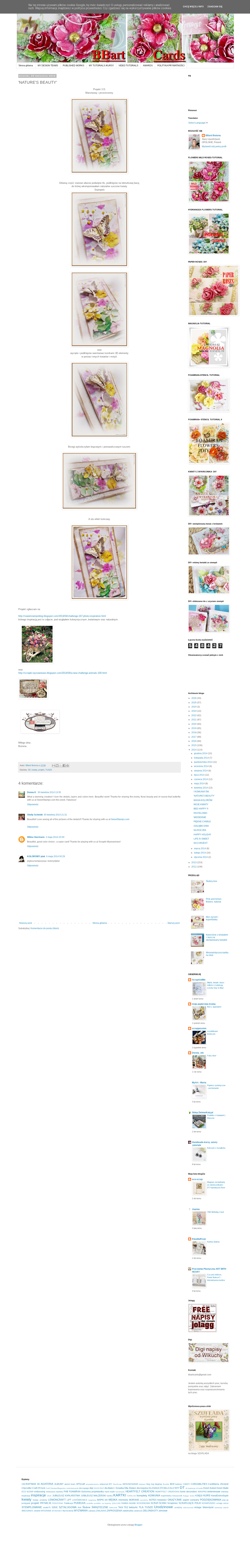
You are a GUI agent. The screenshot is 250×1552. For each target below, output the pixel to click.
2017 (194, 737)
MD (106, 1500)
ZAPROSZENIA (114, 1510)
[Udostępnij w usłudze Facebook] (64, 765)
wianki (225, 1507)
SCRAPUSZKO (208, 1503)
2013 (194, 862)
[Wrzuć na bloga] (57, 765)
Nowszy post (25, 923)
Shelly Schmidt (35, 814)
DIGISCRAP (99, 1488)
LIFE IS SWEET (201, 838)
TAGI (120, 1507)
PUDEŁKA (79, 1503)
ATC (110, 1484)
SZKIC (55, 1507)
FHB (66, 1491)
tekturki (133, 1507)
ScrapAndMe (199, 979)
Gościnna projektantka (92, 1491)
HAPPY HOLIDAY (202, 834)
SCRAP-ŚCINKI (158, 1503)
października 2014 (203, 762)
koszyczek (177, 1496)
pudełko (90, 1503)
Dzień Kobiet (209, 1488)
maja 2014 (199, 783)
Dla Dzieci (130, 1487)
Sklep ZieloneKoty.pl (202, 1112)
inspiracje (38, 1495)
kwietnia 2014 (201, 787)
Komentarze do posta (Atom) (45, 928)
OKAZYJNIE (175, 1499)
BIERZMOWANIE (130, 1484)
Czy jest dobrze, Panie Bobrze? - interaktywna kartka (216, 1277)
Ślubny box (211, 881)
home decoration (188, 1491)
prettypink (26, 1503)
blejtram (142, 1484)
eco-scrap (197, 1179)
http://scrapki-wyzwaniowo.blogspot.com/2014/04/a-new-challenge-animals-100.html (62, 673)
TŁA (141, 1507)
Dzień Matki (222, 1488)
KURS (206, 1495)
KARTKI (119, 1495)
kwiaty (34, 770)
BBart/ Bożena (213, 135)
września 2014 (201, 766)
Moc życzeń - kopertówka (212, 918)
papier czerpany (191, 1500)
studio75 (47, 1507)
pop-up (225, 1500)
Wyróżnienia (67, 1511)
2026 (194, 698)
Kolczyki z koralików (216, 1148)
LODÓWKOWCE (79, 1500)
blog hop (150, 1484)
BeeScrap (117, 1484)
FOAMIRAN (75, 1491)
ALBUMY (59, 1484)
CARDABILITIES (199, 1484)
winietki (37, 1511)
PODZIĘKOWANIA (210, 1499)
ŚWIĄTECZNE (100, 1507)
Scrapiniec (172, 1503)
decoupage (84, 1488)
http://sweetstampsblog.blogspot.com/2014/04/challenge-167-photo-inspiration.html (62, 616)
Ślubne (86, 1507)
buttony (178, 1484)
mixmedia (123, 1500)
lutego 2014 (200, 852)
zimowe (163, 1510)
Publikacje (68, 1503)
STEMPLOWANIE (32, 1507)
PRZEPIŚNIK (57, 1503)
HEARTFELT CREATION (140, 1491)
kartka (110, 1496)
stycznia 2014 (201, 857)
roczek (132, 1503)
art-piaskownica (92, 1484)
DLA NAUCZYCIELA (159, 1488)
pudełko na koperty (102, 1503)
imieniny (224, 1492)
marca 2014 (200, 848)
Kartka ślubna (213, 1242)
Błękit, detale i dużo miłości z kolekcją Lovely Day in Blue (215, 985)
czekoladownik (72, 1488)
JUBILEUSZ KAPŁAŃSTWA (66, 1495)
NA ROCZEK (200, 830)
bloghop (158, 1484)
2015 (194, 745)
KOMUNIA (154, 1495)
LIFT (69, 1500)
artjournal (104, 1484)
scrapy (219, 1503)
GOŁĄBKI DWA (201, 826)
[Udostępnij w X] (60, 765)
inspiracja (26, 1496)
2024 (194, 707)
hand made (110, 1492)
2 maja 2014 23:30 (55, 837)
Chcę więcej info (193, 6)
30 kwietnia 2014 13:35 (49, 792)
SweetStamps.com (120, 819)
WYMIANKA (57, 1511)
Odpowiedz (32, 804)
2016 (194, 741)
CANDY (186, 1484)
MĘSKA (113, 1499)
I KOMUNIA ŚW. (201, 791)
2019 (194, 728)
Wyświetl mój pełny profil (214, 146)
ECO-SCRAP (27, 1492)
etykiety (59, 1492)
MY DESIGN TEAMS (48, 65)
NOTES (152, 1500)
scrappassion (199, 1028)
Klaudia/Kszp (199, 1239)
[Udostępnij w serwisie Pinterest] (67, 765)
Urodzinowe (163, 1507)
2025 (194, 702)
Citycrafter (27, 1488)
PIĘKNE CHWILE (202, 821)
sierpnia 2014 (201, 770)
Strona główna (25, 65)
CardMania (213, 1484)
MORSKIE (134, 1500)
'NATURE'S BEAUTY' (204, 796)
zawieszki (138, 1511)
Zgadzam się (214, 6)
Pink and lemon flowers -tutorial (213, 900)
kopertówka (166, 1496)
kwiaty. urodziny (40, 1500)
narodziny (144, 1500)
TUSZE (48, 770)
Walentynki (208, 1507)
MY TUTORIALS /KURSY (101, 65)
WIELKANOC (27, 1511)
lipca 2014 (199, 775)
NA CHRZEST (201, 843)
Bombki (166, 1484)
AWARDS (148, 65)
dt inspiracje (191, 1488)
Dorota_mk (198, 1053)
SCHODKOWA (143, 1503)
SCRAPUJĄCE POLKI (190, 1503)
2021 (194, 719)
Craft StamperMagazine (56, 1488)
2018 (194, 732)
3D (29, 770)
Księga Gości (189, 1496)
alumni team (69, 1484)
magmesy (92, 1500)
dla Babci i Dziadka (114, 1488)
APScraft (80, 1484)
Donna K (32, 792)
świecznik (113, 1507)
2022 (194, 715)
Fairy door (211, 1055)
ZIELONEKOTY (150, 1510)
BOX (172, 1484)
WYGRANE (46, 1511)
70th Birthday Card (215, 1212)
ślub (79, 1507)
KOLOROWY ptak (36, 856)
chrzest (224, 1483)
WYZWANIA (81, 1510)
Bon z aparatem (214, 1007)
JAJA (49, 1496)
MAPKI (100, 1500)
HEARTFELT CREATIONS (167, 1492)
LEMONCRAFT (57, 1499)
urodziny (178, 1507)
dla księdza (142, 1488)
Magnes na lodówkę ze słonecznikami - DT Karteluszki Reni (216, 1185)
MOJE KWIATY (201, 804)
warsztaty (218, 1507)
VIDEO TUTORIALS (128, 65)
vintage (198, 1507)
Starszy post (173, 923)
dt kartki (199, 1488)
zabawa (91, 1511)
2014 (194, 749)
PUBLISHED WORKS (73, 65)
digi (91, 1488)
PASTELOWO (200, 813)
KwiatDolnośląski (219, 1495)
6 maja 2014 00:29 (55, 856)
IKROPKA (202, 1492)
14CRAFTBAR (29, 1484)
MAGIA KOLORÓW (203, 800)
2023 (194, 711)
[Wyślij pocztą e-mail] (53, 765)
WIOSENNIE (200, 817)
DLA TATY (174, 1488)
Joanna (196, 1209)
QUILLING (116, 1503)
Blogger (138, 1525)
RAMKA (124, 1503)
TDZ (126, 1507)
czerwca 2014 (201, 779)
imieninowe (213, 1491)
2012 (194, 866)
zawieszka (128, 1510)
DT (182, 1488)
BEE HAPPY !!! (201, 808)
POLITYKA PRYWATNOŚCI (170, 65)
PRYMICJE (45, 1503)
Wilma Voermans (36, 837)
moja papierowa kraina (204, 1004)
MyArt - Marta (199, 1082)
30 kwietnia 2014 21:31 (55, 814)
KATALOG (131, 1496)
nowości (162, 1499)
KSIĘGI (198, 1495)
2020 (194, 724)
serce (225, 1503)
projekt (41, 770)
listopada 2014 (201, 758)
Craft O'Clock (38, 1488)
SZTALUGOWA (68, 1507)
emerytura (50, 1492)
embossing (39, 1491)
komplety (142, 1495)
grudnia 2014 (201, 753)
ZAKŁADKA (101, 1511)
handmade (120, 1492)
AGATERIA (47, 1483)
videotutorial (188, 1507)
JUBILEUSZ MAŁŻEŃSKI (93, 1495)
